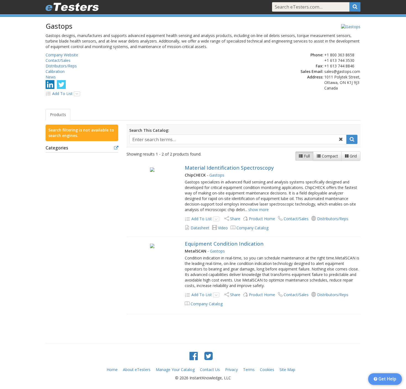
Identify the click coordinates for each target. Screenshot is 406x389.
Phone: (316, 54)
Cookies (267, 369)
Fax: (319, 66)
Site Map (287, 369)
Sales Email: (311, 71)
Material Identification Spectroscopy (229, 167)
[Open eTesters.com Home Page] (72, 7)
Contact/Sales (58, 60)
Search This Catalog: (149, 130)
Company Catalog (252, 227)
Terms (249, 369)
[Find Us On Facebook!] (193, 355)
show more (258, 209)
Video (223, 227)
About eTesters (137, 369)
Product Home (262, 218)
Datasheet (200, 227)
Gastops (216, 175)
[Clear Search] (340, 139)
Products (58, 114)
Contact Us (210, 369)
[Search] (354, 7)
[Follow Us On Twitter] (61, 84)
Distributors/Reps (61, 66)
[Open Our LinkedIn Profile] (50, 84)
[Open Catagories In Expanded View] (116, 148)
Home (112, 369)
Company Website (62, 54)
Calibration (55, 71)
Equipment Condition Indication (224, 243)
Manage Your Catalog (175, 369)
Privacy (231, 369)
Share (235, 218)
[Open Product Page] (152, 169)
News (51, 77)
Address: (315, 77)
